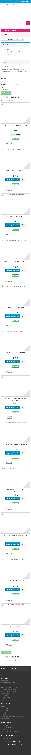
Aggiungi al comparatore (8, 144)
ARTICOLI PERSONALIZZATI (9, 689)
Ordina (3, 84)
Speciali (3, 706)
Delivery (6, 54)
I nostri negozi (8, 56)
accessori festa (18, 71)
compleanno (5, 74)
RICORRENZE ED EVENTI (8, 683)
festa (11, 69)
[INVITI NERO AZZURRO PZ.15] (15, 204)
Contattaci (23, 1)
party (25, 71)
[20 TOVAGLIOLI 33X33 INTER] (15, 614)
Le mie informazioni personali (9, 731)
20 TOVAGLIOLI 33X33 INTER (15, 626)
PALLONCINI (4, 685)
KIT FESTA (4, 699)
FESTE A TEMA (5, 681)
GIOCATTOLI (5, 69)
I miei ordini (4, 725)
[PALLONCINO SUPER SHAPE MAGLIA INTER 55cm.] (15, 386)
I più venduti (4, 710)
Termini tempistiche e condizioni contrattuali (15, 52)
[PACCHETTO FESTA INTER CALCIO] (15, 113)
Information (8, 45)
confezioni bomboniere (16, 66)
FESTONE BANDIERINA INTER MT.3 (15, 535)
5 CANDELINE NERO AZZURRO (15, 307)
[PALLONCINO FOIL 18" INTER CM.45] (15, 432)
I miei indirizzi (5, 729)
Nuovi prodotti (5, 708)
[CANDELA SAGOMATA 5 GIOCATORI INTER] (15, 249)
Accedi (27, 1)
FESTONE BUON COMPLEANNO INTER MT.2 (15, 490)
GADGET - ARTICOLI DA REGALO (10, 691)
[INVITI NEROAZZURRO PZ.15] (15, 158)
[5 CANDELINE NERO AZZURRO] (15, 295)
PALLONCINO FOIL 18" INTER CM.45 (15, 444)
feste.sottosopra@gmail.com (15, 744)
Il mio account (6, 723)
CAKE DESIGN (5, 693)
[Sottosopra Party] (15, 10)
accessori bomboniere (7, 71)
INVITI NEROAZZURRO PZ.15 (15, 171)
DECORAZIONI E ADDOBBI (9, 687)
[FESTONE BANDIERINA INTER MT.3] (15, 523)
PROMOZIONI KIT (6, 697)
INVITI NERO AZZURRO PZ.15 (15, 216)
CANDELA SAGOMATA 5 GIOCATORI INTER (15, 262)
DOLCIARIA (4, 695)
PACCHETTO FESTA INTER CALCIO (15, 125)
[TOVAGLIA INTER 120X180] (15, 568)
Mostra (3, 87)
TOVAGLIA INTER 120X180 (15, 581)
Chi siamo (7, 49)
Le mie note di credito (7, 727)
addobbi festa (13, 74)
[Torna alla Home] (2, 39)
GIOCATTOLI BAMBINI (19, 69)
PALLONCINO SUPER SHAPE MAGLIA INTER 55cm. (15, 399)
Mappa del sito (5, 718)
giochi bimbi (5, 66)
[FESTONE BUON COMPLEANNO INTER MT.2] (15, 477)
